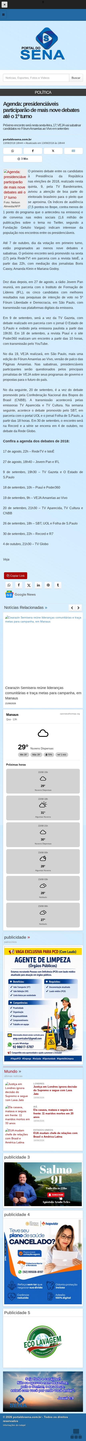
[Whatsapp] (12, 151)
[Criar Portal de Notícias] (76, 1433)
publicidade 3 (17, 1157)
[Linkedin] (38, 585)
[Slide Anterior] (72, 607)
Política (43, 92)
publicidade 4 (17, 1214)
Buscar (76, 77)
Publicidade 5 (17, 1312)
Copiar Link (17, 575)
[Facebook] (33, 151)
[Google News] (73, 151)
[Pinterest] (48, 585)
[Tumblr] (57, 585)
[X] (53, 151)
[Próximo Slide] (78, 607)
